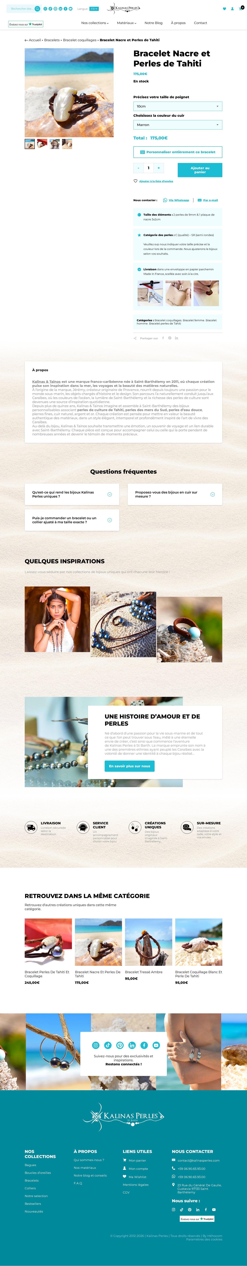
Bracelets (52, 40)
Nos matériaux (85, 1167)
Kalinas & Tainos (46, 382)
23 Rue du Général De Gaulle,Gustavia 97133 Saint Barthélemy (199, 1188)
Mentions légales (136, 1184)
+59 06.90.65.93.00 (191, 1168)
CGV (126, 1192)
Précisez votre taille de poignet (161, 97)
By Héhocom (212, 1236)
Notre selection (36, 1196)
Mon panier (137, 1160)
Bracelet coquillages (79, 40)
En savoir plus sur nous (129, 766)
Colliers (30, 1188)
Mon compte (138, 1168)
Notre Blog (154, 23)
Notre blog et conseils (90, 1175)
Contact (200, 23)
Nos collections (94, 23)
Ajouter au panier (200, 170)
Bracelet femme (193, 320)
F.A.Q (78, 1183)
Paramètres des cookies (204, 1239)
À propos (178, 23)
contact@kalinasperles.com (199, 1160)
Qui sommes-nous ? (89, 1160)
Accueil (35, 40)
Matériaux (126, 23)
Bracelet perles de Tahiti (165, 323)
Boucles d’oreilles (38, 1173)
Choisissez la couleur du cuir (158, 116)
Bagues (30, 1165)
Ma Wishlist (137, 1177)
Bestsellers (33, 1203)
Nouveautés (34, 1211)
